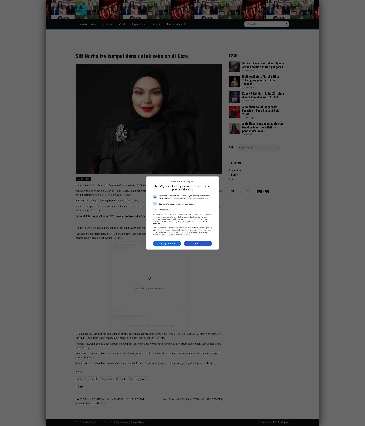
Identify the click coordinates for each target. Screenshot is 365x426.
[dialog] (182, 213)
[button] (182, 210)
